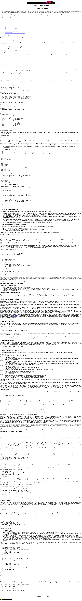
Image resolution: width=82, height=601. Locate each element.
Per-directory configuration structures (11, 31)
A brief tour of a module (9, 20)
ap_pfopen (17, 315)
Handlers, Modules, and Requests (11, 19)
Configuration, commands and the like (9, 30)
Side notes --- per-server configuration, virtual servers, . (15, 33)
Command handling (8, 32)
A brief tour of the (10, 22)
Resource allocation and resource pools (9, 29)
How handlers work (6, 21)
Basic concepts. (5, 18)
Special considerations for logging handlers (12, 28)
